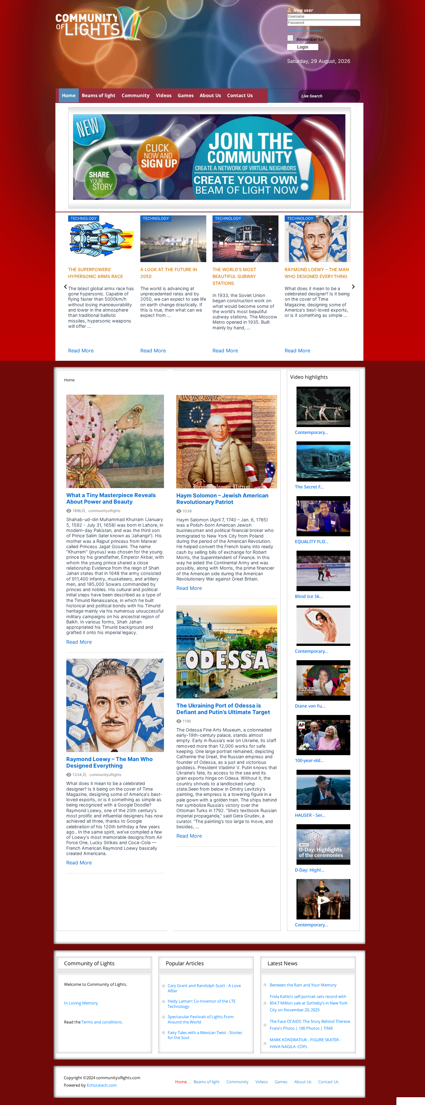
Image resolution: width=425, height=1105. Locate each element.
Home (69, 95)
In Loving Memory (81, 1003)
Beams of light (98, 95)
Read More (81, 350)
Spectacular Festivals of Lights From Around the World (201, 1019)
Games (186, 95)
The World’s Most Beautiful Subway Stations (234, 276)
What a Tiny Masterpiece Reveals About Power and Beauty (111, 498)
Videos (163, 95)
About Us (210, 95)
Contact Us (240, 95)
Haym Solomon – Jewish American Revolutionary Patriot (222, 498)
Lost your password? (306, 30)
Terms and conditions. (93, 1022)
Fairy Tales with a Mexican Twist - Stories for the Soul (205, 1035)
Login (302, 47)
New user (303, 10)
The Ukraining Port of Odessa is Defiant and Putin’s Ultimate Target (223, 708)
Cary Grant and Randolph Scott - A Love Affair (204, 988)
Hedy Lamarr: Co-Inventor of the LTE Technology (202, 1003)
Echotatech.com (90, 1085)
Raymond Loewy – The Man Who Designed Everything (109, 762)
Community (136, 95)
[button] (65, 286)
